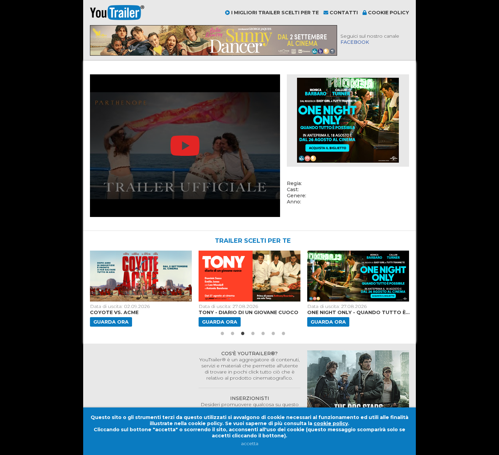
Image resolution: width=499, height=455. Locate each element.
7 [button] (283, 333)
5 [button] (263, 333)
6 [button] (273, 333)
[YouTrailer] (117, 18)
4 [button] (253, 333)
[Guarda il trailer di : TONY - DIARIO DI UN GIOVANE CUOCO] (250, 276)
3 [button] (242, 333)
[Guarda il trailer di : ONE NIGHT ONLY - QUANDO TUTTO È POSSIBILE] (358, 276)
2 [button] (232, 333)
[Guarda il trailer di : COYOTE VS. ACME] (141, 276)
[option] (141, 289)
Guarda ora (111, 322)
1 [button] (222, 333)
